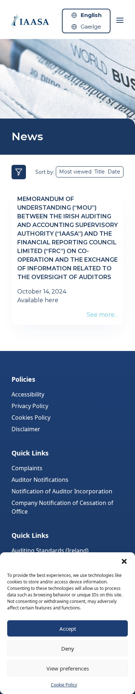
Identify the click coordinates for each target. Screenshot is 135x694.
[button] (124, 561)
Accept (67, 628)
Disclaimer (26, 429)
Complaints (27, 468)
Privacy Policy (30, 406)
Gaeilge (91, 26)
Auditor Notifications (40, 480)
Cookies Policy (31, 417)
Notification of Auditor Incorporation (62, 491)
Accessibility (28, 394)
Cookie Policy (64, 685)
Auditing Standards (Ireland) (50, 550)
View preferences (67, 668)
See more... (102, 314)
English (91, 15)
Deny (67, 648)
